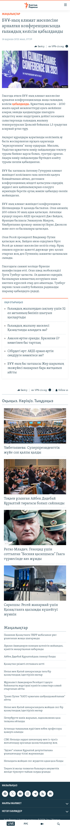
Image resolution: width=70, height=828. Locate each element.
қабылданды (20, 104)
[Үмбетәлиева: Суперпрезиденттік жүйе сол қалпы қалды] (35, 426)
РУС (26, 824)
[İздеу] (58, 824)
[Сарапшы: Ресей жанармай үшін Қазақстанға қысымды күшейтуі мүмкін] (35, 583)
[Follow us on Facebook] (5, 794)
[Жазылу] (50, 794)
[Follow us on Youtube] (20, 794)
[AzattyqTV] (42, 824)
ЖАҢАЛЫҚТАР (11, 14)
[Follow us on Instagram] (28, 794)
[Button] (39, 46)
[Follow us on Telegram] (35, 794)
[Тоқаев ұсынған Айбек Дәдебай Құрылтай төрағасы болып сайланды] (35, 476)
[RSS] (43, 794)
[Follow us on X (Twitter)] (12, 794)
